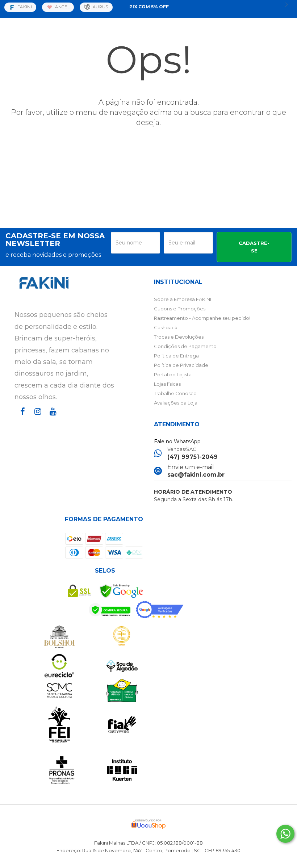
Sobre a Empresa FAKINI (182, 299)
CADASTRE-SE (254, 247)
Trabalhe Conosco (175, 393)
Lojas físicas (167, 384)
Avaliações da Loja (175, 403)
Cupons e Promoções (179, 308)
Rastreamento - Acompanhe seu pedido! (202, 318)
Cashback (165, 327)
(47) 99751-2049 (192, 456)
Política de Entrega (176, 356)
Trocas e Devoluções (179, 337)
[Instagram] (36, 418)
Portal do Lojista (173, 374)
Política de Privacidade (181, 365)
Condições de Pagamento (185, 346)
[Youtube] (51, 418)
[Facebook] (21, 418)
